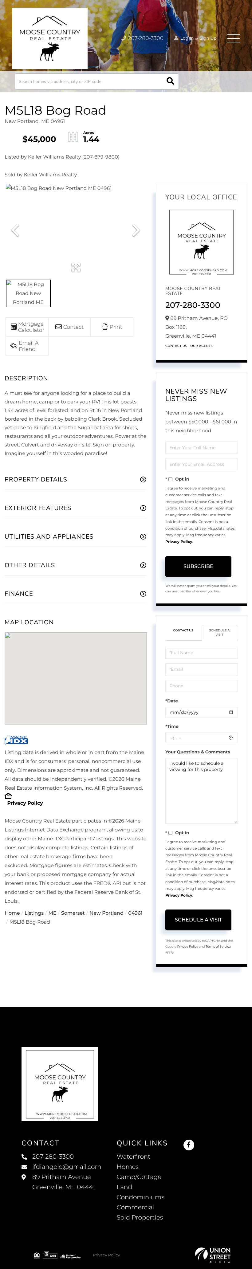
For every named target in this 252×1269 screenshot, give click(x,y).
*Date (171, 701)
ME (53, 913)
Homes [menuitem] (128, 1167)
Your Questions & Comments (197, 752)
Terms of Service (218, 947)
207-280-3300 (145, 38)
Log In (186, 38)
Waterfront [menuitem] (134, 1157)
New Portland (106, 913)
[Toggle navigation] (233, 38)
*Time (172, 726)
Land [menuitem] (124, 1187)
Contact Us (176, 346)
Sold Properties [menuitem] (140, 1217)
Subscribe (198, 566)
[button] (170, 81)
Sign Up (208, 38)
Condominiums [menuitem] (140, 1197)
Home (12, 913)
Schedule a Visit (219, 632)
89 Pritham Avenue (63, 1182)
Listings (34, 913)
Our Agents (201, 346)
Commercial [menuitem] (135, 1207)
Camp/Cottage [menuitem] (139, 1177)
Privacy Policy (25, 803)
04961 (135, 913)
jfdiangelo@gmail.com (66, 1167)
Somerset (73, 913)
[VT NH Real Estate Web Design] (212, 1255)
